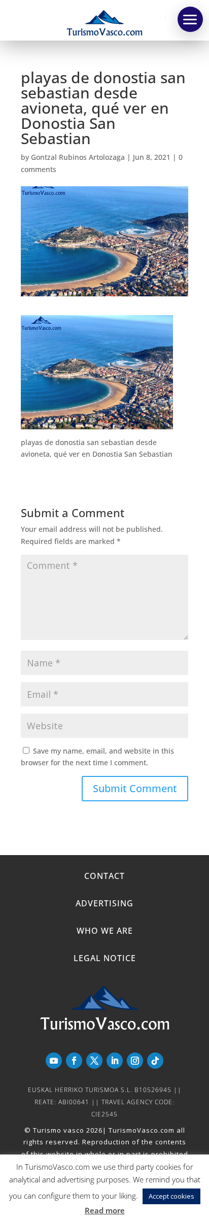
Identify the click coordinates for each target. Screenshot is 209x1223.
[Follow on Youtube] (54, 1060)
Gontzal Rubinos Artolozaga (78, 157)
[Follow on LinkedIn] (115, 1060)
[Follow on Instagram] (135, 1060)
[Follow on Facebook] (74, 1060)
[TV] (190, 19)
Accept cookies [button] (171, 1196)
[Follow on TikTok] (155, 1060)
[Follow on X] (94, 1060)
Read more (105, 1210)
